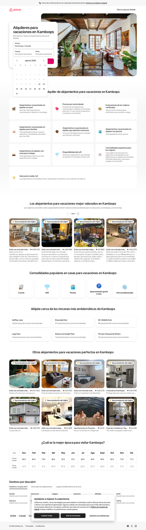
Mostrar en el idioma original (96, 3)
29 (39, 89)
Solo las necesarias (73, 516)
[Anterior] (68, 214)
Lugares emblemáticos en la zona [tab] (68, 487)
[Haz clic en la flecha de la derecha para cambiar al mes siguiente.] (43, 60)
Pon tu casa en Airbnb (126, 9)
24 (17, 89)
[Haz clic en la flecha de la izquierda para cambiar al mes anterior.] (17, 60)
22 (39, 84)
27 (30, 89)
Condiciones (40, 526)
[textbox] (23, 54)
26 (26, 89)
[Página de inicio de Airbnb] (15, 9)
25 (21, 89)
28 (35, 89)
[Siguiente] (78, 214)
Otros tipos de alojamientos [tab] (41, 487)
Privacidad (29, 526)
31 (17, 94)
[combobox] (33, 46)
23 (44, 84)
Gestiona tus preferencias (99, 516)
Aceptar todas (46, 516)
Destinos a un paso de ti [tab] (18, 487)
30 (44, 89)
